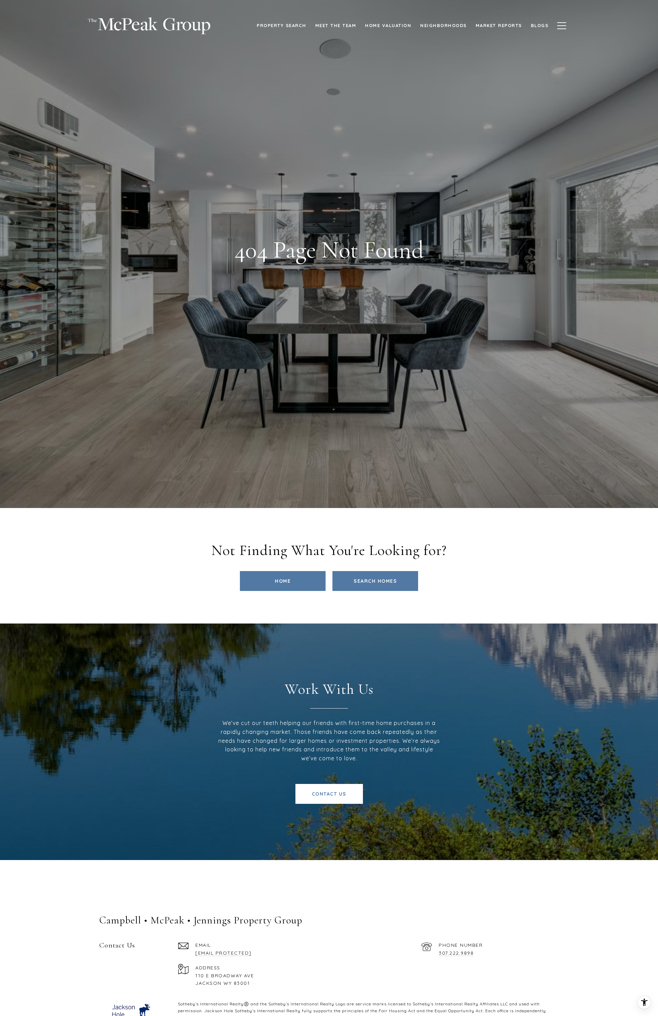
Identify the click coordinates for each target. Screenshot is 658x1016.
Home (283, 581)
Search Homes (375, 581)
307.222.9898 (456, 953)
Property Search (281, 25)
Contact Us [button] (329, 794)
